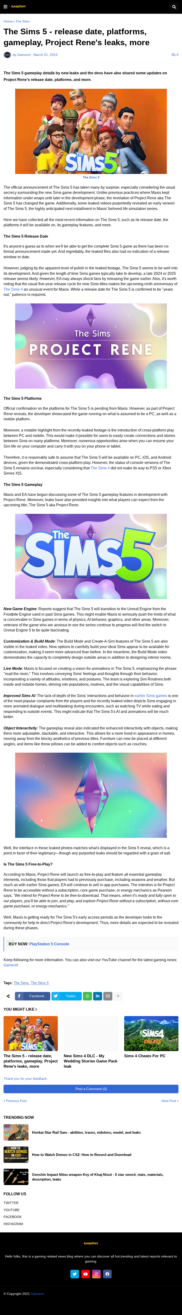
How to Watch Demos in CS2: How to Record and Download (81, 1155)
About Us (28, 1307)
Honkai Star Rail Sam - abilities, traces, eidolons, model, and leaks (86, 1132)
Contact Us (135, 1307)
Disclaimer (83, 1307)
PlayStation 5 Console (49, 944)
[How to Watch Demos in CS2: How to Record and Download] (16, 1154)
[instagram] (96, 1274)
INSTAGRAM (13, 1224)
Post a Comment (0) (91, 1089)
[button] (5, 7)
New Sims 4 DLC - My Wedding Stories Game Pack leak (90, 1061)
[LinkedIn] (97, 996)
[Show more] (118, 996)
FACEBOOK (13, 1217)
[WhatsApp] (87, 996)
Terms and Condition (54, 1307)
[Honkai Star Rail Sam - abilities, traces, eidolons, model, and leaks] (16, 1132)
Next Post (169, 1100)
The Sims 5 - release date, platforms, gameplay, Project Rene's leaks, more (31, 1061)
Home (8, 21)
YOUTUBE (11, 1210)
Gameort (11, 965)
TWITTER (11, 1203)
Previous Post (16, 1100)
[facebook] (107, 1274)
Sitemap (155, 1307)
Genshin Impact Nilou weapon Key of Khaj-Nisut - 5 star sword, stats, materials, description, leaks (98, 1177)
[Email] (107, 996)
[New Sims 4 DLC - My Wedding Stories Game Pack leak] (91, 1033)
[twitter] (74, 1274)
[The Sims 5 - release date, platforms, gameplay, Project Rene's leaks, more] (31, 1033)
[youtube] (85, 1274)
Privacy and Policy (109, 1307)
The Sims (22, 21)
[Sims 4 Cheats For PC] (151, 1033)
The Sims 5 (40, 983)
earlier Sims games (151, 696)
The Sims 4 (13, 289)
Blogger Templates (100, 1298)
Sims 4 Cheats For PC (144, 1056)
